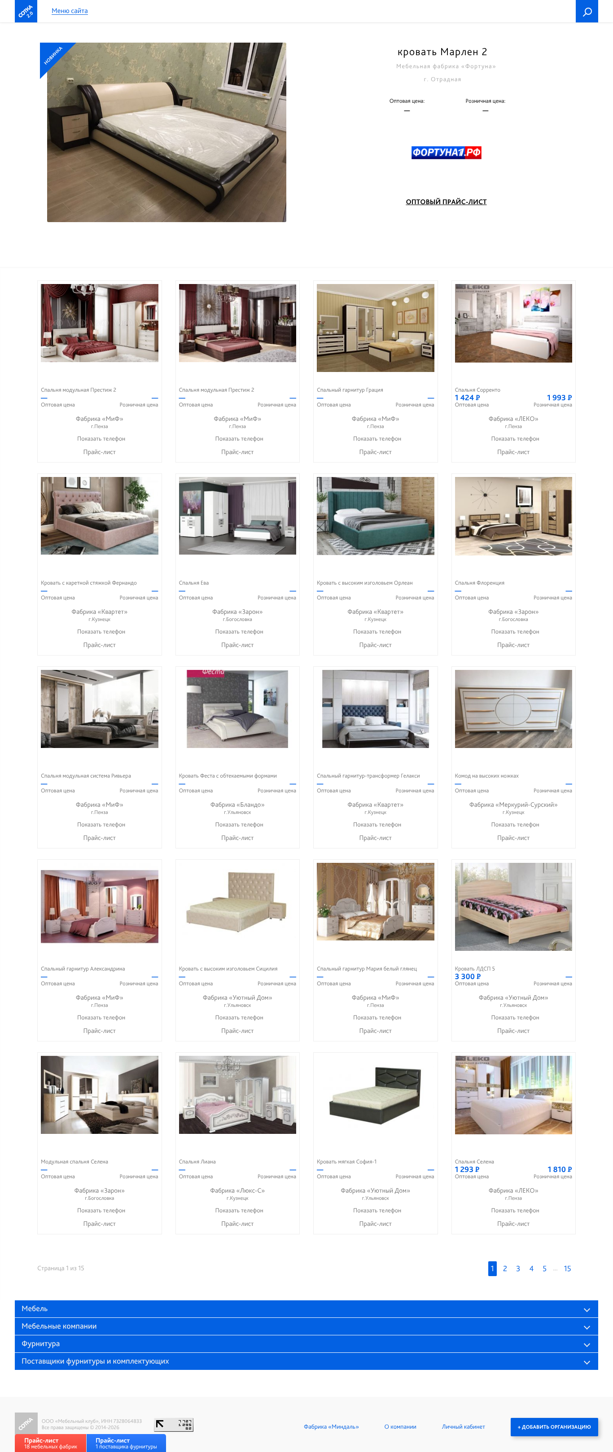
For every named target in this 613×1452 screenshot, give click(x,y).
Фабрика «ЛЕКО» (514, 422)
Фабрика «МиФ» (99, 422)
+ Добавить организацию (554, 1427)
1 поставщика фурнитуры (126, 1443)
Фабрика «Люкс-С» (237, 1193)
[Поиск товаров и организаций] (587, 11)
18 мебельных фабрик (50, 1443)
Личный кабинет (463, 1426)
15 (567, 1268)
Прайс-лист (99, 452)
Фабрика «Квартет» (99, 615)
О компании (400, 1426)
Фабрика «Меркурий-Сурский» (513, 807)
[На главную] (26, 11)
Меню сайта (70, 11)
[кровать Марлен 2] (166, 132)
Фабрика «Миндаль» (331, 1426)
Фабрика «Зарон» (237, 615)
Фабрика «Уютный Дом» (237, 1000)
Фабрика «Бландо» (237, 807)
